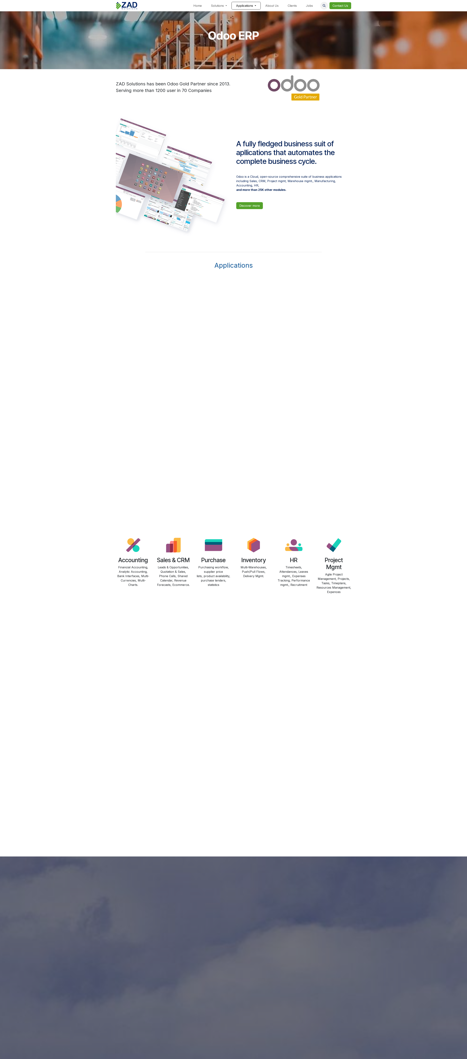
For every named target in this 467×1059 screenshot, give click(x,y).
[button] (324, 5)
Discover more (249, 205)
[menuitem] (197, 5)
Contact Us (340, 5)
